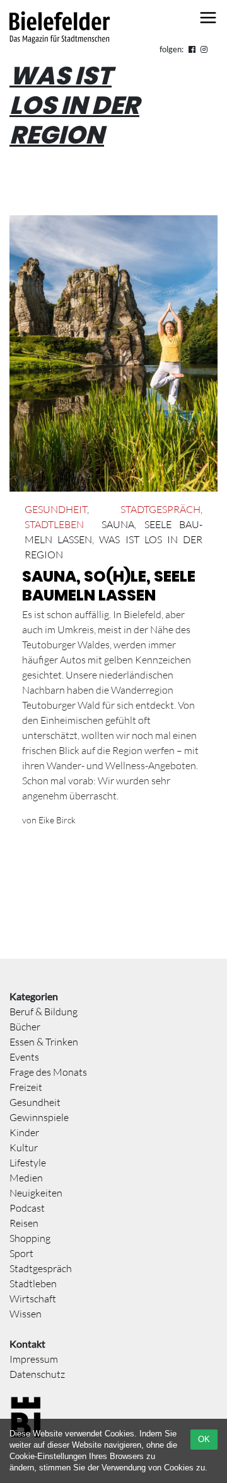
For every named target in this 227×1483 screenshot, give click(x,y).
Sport (21, 1253)
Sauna (118, 524)
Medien (26, 1177)
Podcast (27, 1208)
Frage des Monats (48, 1072)
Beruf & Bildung (43, 1011)
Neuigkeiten (35, 1193)
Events (24, 1057)
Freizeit (25, 1087)
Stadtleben (54, 524)
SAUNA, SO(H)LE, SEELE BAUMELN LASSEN (108, 585)
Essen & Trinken (43, 1041)
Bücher (24, 1026)
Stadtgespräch (160, 509)
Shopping (29, 1238)
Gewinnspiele (39, 1117)
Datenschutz (37, 1374)
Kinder (24, 1132)
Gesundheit (56, 509)
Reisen (23, 1223)
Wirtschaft (32, 1298)
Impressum (33, 1359)
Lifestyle (27, 1162)
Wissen (25, 1313)
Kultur (23, 1147)
